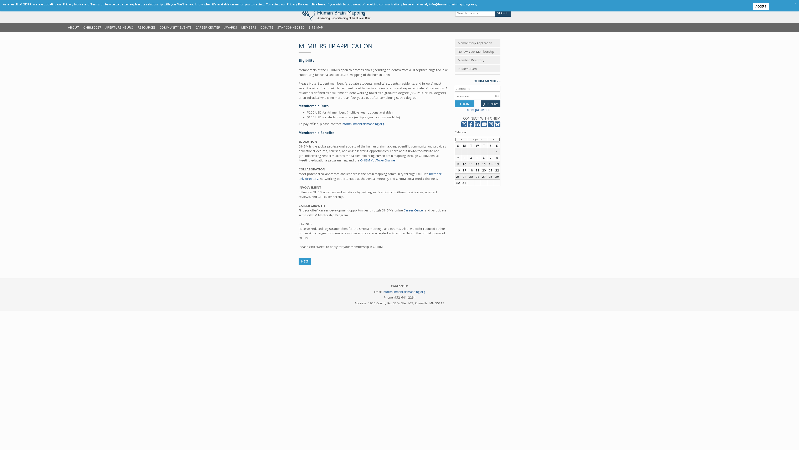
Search (502, 13)
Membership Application (475, 43)
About (73, 27)
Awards (230, 27)
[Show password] (497, 96)
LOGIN (464, 104)
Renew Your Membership (476, 51)
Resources (146, 27)
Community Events (175, 27)
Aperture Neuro (119, 27)
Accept (761, 6)
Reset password (478, 110)
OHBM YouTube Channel (378, 160)
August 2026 (477, 140)
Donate (266, 27)
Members (248, 27)
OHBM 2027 (92, 27)
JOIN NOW (490, 104)
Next (305, 261)
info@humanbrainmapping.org (363, 124)
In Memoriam (467, 68)
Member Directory (471, 60)
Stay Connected (291, 27)
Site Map (316, 27)
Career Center (208, 27)
